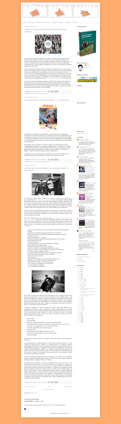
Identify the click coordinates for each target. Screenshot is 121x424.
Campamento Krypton (84, 147)
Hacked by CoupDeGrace (84, 157)
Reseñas (75, 22)
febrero (81, 307)
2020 (79, 269)
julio (81, 298)
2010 (79, 321)
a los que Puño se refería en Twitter (54, 78)
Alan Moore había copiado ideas (44, 199)
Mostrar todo (94, 250)
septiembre (82, 284)
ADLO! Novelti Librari (84, 139)
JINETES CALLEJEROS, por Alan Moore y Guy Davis (90, 208)
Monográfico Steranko (57, 22)
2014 (79, 314)
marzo (81, 306)
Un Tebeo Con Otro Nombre (85, 230)
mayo (81, 302)
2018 (79, 273)
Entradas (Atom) (34, 393)
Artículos (68, 22)
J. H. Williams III (43, 161)
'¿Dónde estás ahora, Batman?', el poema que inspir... (87, 295)
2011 (79, 319)
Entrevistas (31, 22)
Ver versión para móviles (48, 389)
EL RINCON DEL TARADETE (85, 165)
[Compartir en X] (54, 91)
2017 (79, 275)
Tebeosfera (80, 260)
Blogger (68, 413)
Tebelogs (80, 258)
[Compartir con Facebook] (56, 91)
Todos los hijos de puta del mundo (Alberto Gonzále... (87, 289)
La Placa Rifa (82, 218)
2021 (79, 267)
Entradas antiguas (67, 386)
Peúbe (87, 65)
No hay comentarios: (42, 91)
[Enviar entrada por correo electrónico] (48, 91)
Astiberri (41, 93)
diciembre (82, 279)
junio (81, 300)
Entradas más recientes (30, 386)
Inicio (24, 22)
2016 (79, 277)
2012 (79, 318)
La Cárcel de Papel (83, 156)
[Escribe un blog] (53, 91)
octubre (81, 282)
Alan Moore (31, 161)
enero (81, 309)
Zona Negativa (81, 261)
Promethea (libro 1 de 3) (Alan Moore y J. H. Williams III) (46, 100)
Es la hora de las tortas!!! (83, 256)
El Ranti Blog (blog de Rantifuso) (86, 193)
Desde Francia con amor (42, 22)
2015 (79, 312)
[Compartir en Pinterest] (57, 91)
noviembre (82, 281)
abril (81, 304)
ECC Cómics (36, 161)
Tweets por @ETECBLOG (82, 133)
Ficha (48, 55)
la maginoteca (82, 181)
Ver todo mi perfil (88, 67)
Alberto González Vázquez (34, 93)
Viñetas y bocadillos (83, 240)
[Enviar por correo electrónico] (51, 91)
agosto (81, 286)
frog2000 (81, 205)
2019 (79, 271)
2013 (79, 316)
